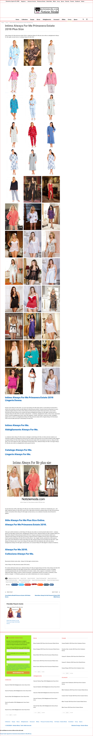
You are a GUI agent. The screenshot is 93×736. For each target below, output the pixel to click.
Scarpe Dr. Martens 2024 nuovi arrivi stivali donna (73, 662)
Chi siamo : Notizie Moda (60, 721)
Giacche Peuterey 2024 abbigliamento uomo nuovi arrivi (18, 690)
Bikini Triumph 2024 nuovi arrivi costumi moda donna (74, 701)
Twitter (82, 1)
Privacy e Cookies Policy (47, 721)
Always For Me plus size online (11, 580)
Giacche (67, 1)
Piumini (72, 1)
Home (17, 19)
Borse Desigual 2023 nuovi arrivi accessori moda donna (46, 649)
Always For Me (23, 578)
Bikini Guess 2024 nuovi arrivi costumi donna (72, 707)
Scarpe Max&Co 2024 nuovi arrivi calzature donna (73, 643)
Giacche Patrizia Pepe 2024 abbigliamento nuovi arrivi (45, 681)
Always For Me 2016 (31, 578)
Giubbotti (77, 1)
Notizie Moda (84, 725)
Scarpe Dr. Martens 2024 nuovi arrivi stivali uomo (73, 656)
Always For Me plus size (52, 578)
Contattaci (70, 721)
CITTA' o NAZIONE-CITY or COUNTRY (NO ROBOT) (17, 654)
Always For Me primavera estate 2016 (39, 580)
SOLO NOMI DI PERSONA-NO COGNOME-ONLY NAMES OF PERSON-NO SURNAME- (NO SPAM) (18, 648)
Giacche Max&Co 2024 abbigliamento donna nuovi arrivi (46, 686)
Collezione (25, 19)
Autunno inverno (32, 1)
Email (8, 659)
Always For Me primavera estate (24, 580)
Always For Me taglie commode (53, 580)
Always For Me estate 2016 (41, 578)
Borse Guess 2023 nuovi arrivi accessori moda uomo (45, 660)
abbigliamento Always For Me (14, 578)
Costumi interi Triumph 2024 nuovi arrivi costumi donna (75, 695)
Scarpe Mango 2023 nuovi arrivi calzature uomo (73, 668)
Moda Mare (49, 1)
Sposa (62, 1)
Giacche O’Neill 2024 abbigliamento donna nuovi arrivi (46, 692)
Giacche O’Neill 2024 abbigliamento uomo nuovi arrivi (17, 684)
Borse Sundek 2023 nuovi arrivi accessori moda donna (46, 643)
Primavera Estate (41, 1)
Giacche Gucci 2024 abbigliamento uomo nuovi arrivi (17, 709)
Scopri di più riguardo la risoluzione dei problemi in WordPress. (16, 733)
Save (35, 584)
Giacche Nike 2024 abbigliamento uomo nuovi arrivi (17, 696)
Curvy (58, 1)
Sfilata (63, 19)
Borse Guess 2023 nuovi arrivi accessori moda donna (45, 666)
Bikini (54, 1)
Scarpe (32, 19)
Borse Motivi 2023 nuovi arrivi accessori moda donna (45, 654)
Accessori (56, 19)
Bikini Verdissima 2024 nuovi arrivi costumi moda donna (75, 689)
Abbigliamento (47, 19)
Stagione (23, 1)
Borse (38, 19)
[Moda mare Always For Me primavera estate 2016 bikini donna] (15, 612)
